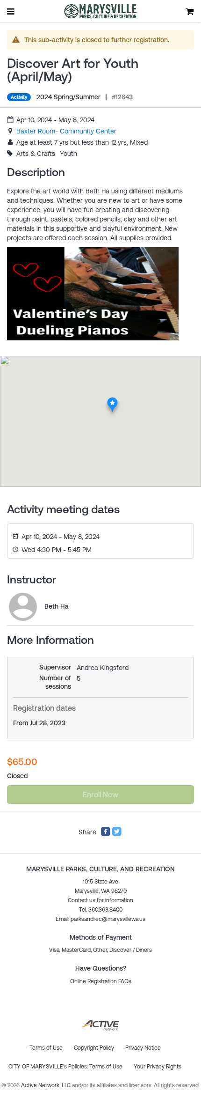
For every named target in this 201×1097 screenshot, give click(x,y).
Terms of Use (105, 1066)
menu (11, 11)
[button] (100, 919)
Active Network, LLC (46, 1085)
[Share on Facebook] (105, 834)
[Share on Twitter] (116, 834)
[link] (66, 131)
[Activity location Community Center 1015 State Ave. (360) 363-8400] (112, 400)
